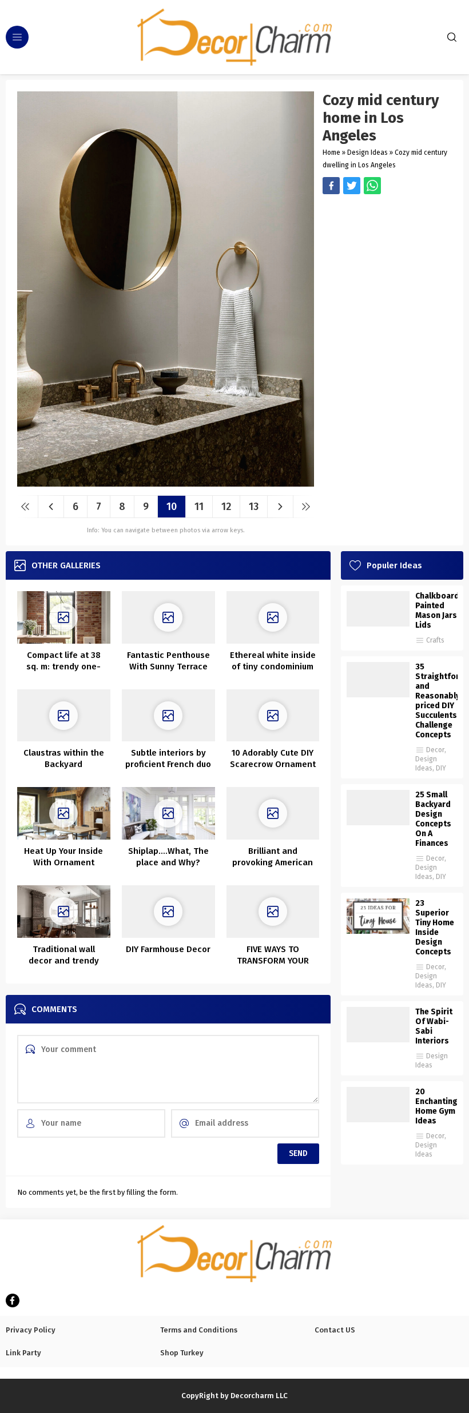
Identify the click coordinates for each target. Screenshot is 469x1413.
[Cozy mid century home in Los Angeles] (165, 482)
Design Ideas (367, 152)
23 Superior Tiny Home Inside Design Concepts (434, 927)
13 (254, 506)
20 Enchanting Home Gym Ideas (436, 1106)
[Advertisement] (387, 260)
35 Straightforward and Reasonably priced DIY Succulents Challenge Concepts (436, 701)
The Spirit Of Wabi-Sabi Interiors (433, 1026)
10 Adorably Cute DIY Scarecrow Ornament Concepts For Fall (273, 764)
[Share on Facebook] (331, 185)
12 (226, 506)
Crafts (435, 640)
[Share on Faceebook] (351, 185)
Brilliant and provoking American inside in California (272, 862)
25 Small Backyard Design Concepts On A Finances (433, 819)
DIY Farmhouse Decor (168, 949)
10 (171, 506)
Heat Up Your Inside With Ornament (63, 857)
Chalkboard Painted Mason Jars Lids (436, 610)
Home (331, 152)
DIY (441, 768)
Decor (435, 750)
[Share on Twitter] (372, 185)
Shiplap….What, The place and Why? (168, 857)
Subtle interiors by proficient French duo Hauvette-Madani (168, 764)
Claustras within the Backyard (63, 758)
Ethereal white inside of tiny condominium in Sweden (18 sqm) (273, 666)
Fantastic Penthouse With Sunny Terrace (168, 661)
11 (199, 506)
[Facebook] (12, 1300)
